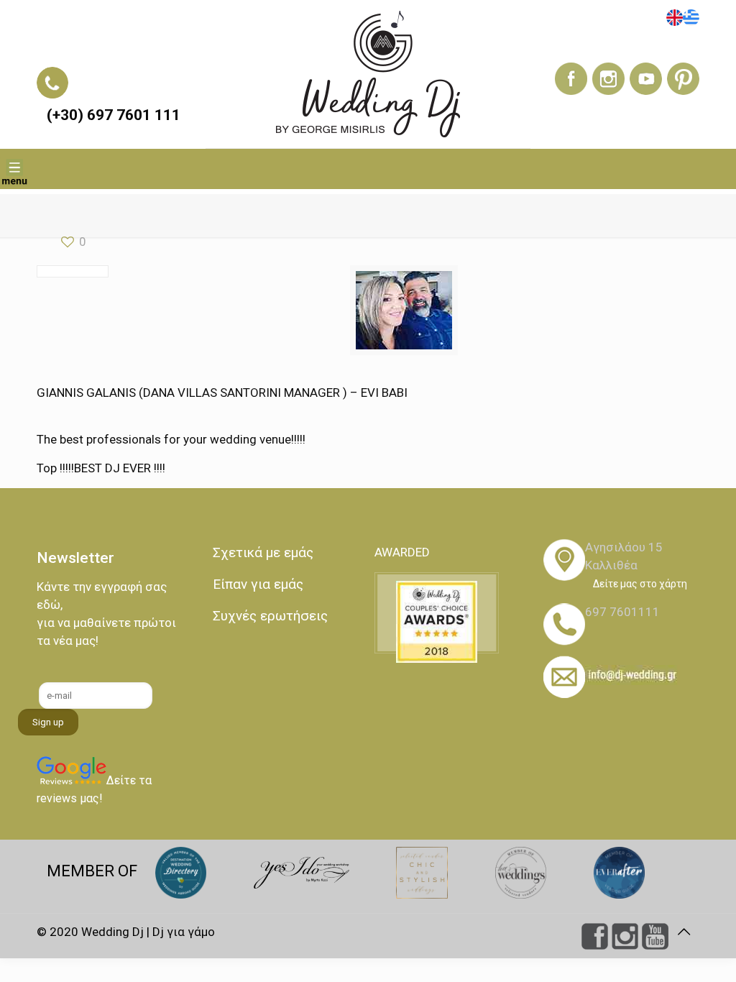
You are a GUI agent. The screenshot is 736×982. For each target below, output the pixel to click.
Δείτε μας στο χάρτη (640, 583)
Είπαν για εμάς (258, 584)
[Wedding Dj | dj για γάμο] (367, 74)
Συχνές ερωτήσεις (270, 615)
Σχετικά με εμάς (263, 552)
